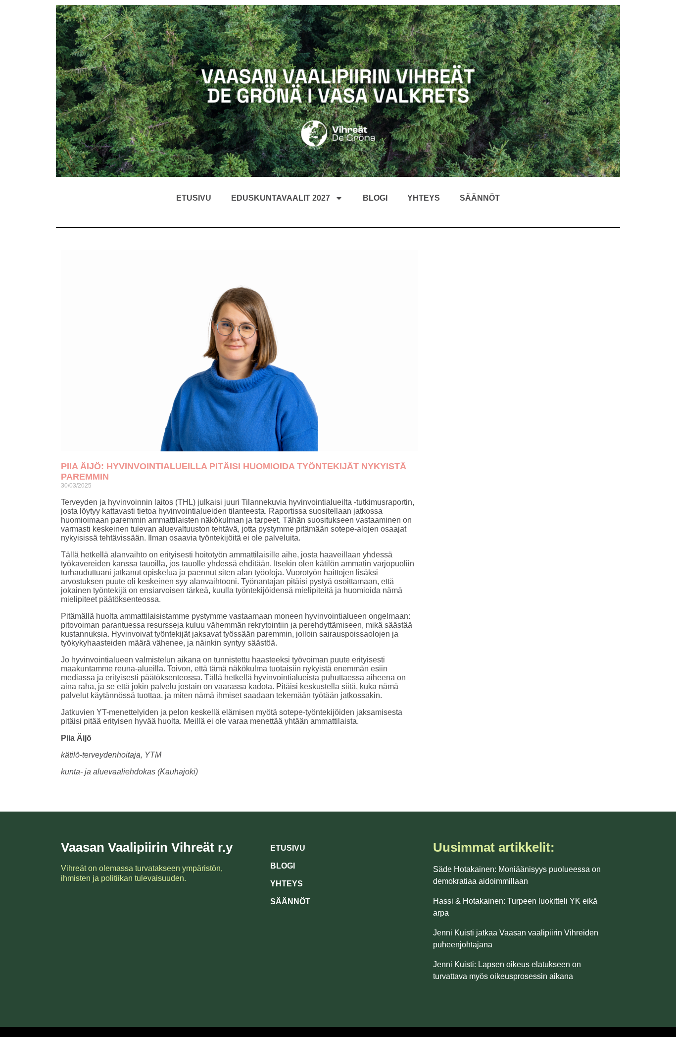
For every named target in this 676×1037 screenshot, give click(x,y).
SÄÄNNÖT (290, 901)
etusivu (193, 198)
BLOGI (282, 866)
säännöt (480, 198)
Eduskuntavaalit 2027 (280, 198)
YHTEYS (286, 883)
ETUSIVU (287, 848)
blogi (375, 198)
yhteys (423, 198)
